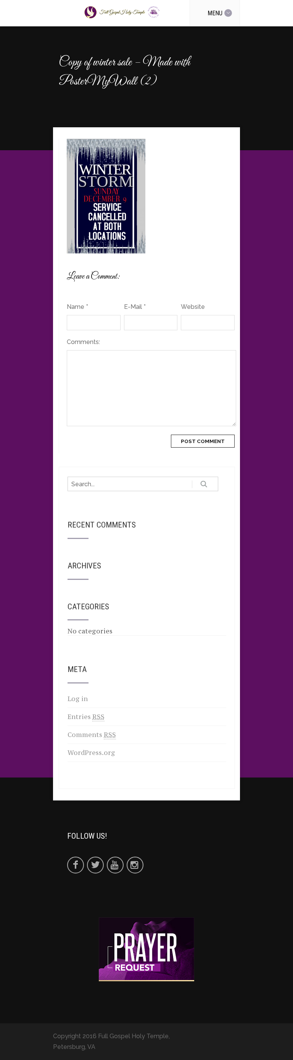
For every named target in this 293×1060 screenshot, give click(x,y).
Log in (78, 699)
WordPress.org (91, 752)
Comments (92, 734)
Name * (77, 306)
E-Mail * (135, 306)
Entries (86, 717)
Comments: (83, 342)
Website (193, 306)
